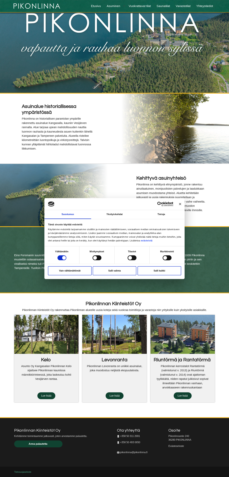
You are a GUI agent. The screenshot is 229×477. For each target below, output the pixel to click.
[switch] (97, 257)
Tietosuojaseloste (22, 472)
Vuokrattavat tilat (140, 6)
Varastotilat (183, 6)
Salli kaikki (159, 270)
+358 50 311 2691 (129, 436)
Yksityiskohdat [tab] (114, 214)
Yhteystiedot (204, 6)
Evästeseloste (176, 446)
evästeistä (147, 240)
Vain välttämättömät (70, 270)
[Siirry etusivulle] (37, 6)
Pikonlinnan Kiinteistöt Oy (37, 430)
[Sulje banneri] (180, 204)
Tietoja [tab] (161, 214)
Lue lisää (46, 395)
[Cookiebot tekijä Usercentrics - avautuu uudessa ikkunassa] (159, 204)
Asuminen (113, 6)
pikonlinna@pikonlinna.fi (134, 452)
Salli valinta (114, 270)
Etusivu (96, 6)
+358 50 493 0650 (130, 442)
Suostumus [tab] (68, 214)
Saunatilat (163, 6)
